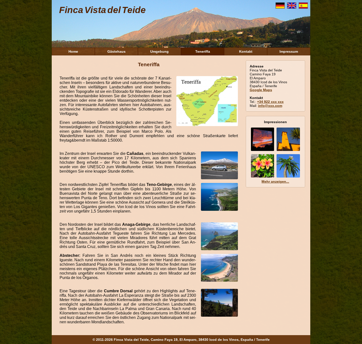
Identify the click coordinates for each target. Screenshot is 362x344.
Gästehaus (116, 51)
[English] (293, 7)
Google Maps (261, 90)
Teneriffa (202, 51)
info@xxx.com (270, 106)
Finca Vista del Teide (102, 10)
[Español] (304, 7)
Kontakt (245, 51)
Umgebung (159, 51)
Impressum (289, 51)
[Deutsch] (281, 7)
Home (73, 51)
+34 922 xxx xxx (270, 102)
